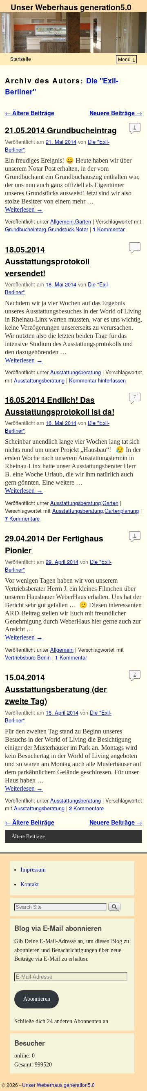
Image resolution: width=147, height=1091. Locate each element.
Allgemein (62, 221)
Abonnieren (36, 998)
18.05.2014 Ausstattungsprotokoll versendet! (47, 261)
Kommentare (22, 518)
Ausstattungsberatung (75, 372)
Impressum (33, 869)
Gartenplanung (122, 510)
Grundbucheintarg (25, 229)
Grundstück (61, 229)
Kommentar (109, 229)
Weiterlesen (24, 209)
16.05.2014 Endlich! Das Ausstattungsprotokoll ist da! (59, 405)
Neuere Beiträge (115, 113)
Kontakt (29, 884)
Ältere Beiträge (29, 113)
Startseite (20, 58)
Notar (82, 229)
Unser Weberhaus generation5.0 (71, 7)
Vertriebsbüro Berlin (28, 657)
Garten (83, 221)
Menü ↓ (127, 59)
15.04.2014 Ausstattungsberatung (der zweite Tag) (56, 688)
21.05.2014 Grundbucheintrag (61, 130)
